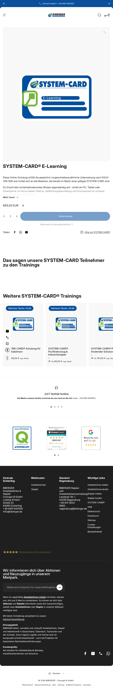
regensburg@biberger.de (73, 508)
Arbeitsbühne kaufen (98, 489)
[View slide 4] (62, 407)
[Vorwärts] (109, 3)
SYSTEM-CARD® (96, 502)
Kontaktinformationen (73, 685)
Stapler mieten (95, 493)
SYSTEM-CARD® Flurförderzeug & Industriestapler (58, 351)
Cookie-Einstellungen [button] (94, 525)
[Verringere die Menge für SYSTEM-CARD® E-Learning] (3, 216)
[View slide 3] (58, 407)
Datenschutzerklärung (13, 619)
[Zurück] (4, 3)
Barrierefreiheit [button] (95, 531)
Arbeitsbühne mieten (98, 485)
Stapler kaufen (95, 498)
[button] (7, 350)
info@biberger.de (12, 511)
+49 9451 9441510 (13, 508)
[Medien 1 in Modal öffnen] (105, 32)
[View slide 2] (54, 407)
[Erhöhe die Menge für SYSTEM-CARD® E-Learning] (17, 216)
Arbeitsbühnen (38, 485)
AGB (90, 507)
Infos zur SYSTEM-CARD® (97, 232)
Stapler (34, 489)
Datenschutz (94, 511)
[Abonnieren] (60, 587)
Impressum (93, 515)
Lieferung (60, 685)
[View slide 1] (51, 407)
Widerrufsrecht (27, 685)
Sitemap (92, 520)
